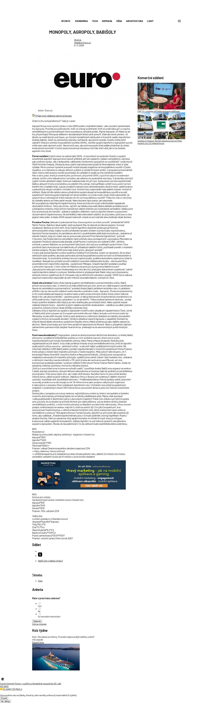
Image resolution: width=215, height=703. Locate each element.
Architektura (134, 21)
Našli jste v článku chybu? (50, 560)
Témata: (37, 575)
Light (150, 21)
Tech (95, 21)
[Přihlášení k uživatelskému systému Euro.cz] (165, 21)
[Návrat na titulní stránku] (107, 14)
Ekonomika (81, 21)
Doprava (107, 21)
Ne (39, 611)
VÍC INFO (4, 686)
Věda (119, 21)
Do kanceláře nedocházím (49, 616)
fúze (40, 580)
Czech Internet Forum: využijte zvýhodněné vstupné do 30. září (30, 683)
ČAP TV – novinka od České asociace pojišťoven (159, 111)
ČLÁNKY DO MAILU (12, 689)
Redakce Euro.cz (82, 42)
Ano (40, 606)
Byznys (65, 21)
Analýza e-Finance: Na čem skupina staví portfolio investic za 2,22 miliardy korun (160, 142)
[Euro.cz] (2, 680)
